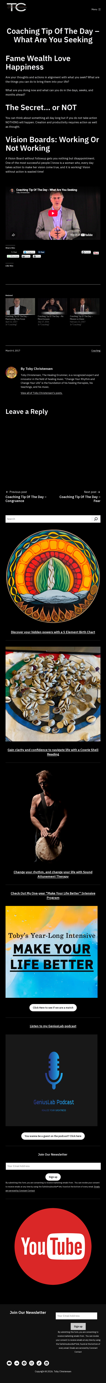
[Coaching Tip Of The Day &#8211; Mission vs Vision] (85, 306)
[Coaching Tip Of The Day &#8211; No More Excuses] (52, 306)
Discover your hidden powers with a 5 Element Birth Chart (53, 632)
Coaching (95, 350)
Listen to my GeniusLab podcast (53, 1026)
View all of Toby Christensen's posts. (42, 393)
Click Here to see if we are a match (53, 1007)
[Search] (95, 519)
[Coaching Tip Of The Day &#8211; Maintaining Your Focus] (20, 306)
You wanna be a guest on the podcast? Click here (53, 1136)
